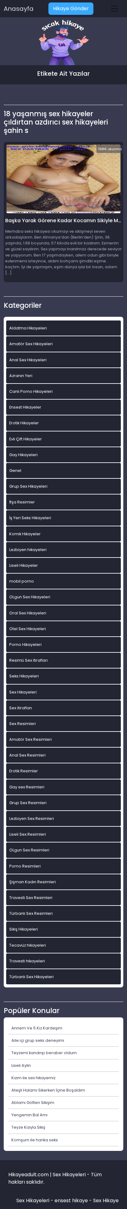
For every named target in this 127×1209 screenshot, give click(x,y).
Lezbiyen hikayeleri (28, 549)
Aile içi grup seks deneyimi (37, 1040)
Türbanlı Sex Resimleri (31, 913)
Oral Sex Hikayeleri (27, 613)
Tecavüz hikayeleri (27, 945)
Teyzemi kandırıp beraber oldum (44, 1052)
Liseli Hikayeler (23, 565)
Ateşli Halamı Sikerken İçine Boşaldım (48, 1090)
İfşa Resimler (22, 502)
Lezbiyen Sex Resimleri (31, 818)
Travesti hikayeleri (27, 961)
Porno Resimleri (25, 866)
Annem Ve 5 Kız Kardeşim (36, 1028)
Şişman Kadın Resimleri (32, 881)
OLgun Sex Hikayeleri (29, 597)
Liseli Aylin (21, 1065)
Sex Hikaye (106, 1200)
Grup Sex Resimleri (28, 802)
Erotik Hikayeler (24, 423)
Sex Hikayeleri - (35, 1200)
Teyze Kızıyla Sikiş (28, 1127)
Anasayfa (19, 8)
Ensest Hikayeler (25, 407)
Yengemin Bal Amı (29, 1115)
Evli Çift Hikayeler (25, 439)
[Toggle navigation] (114, 8)
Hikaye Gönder (71, 8)
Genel (15, 470)
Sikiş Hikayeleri (23, 929)
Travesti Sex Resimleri (30, 897)
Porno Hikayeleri (25, 644)
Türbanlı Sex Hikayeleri (31, 976)
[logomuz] (63, 43)
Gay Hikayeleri (23, 454)
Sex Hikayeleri (23, 692)
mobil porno (21, 581)
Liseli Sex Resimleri (27, 834)
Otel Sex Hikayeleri (27, 628)
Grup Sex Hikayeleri (28, 486)
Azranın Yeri (20, 375)
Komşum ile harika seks (34, 1140)
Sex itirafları (20, 708)
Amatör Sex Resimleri (30, 739)
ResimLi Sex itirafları (28, 660)
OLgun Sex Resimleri (29, 850)
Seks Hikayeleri (24, 676)
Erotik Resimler (23, 771)
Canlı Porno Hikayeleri (31, 391)
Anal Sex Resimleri (27, 755)
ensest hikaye (71, 1200)
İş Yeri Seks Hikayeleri (30, 517)
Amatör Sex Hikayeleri (31, 343)
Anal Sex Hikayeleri (28, 360)
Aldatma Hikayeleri (28, 328)
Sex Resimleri (22, 723)
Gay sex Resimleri (26, 787)
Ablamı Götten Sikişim (32, 1102)
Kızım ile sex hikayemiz (33, 1077)
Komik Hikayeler (25, 534)
